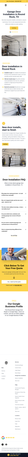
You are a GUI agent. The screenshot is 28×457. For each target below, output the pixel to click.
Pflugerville (17, 426)
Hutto (16, 423)
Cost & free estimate (19, 404)
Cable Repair (17, 370)
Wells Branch (17, 429)
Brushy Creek (18, 418)
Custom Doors (18, 367)
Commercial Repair (19, 365)
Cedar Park (17, 421)
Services (3, 370)
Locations (4, 376)
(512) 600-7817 (18, 285)
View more (17, 380)
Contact (3, 378)
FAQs (3, 373)
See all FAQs (14, 235)
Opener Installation (19, 378)
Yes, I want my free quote (14, 281)
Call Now (14, 28)
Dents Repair (17, 372)
